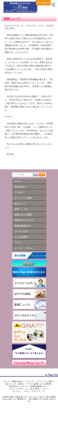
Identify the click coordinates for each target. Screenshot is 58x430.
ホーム (7, 381)
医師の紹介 (17, 381)
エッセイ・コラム (21, 391)
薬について (11, 384)
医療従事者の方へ (39, 386)
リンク (44, 389)
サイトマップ (38, 391)
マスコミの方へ (16, 389)
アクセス (29, 381)
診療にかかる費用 (42, 384)
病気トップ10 (25, 384)
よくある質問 (32, 389)
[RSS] (42, 174)
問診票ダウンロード (18, 386)
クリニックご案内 (44, 381)
